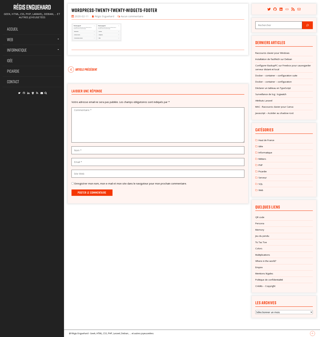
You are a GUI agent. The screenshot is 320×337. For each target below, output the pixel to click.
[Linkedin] (28, 93)
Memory (259, 229)
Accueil (12, 29)
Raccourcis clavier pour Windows (272, 52)
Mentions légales (264, 273)
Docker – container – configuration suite (276, 75)
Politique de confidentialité (269, 279)
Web (10, 39)
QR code (259, 217)
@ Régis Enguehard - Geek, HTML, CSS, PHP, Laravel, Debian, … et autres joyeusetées (111, 333)
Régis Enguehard (32, 7)
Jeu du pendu (262, 235)
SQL (260, 183)
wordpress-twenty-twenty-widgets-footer (114, 10)
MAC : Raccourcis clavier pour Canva (274, 106)
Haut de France (266, 140)
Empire (259, 267)
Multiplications (262, 254)
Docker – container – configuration (273, 81)
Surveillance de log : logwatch (270, 94)
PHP (260, 165)
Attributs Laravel (263, 100)
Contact (13, 81)
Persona (259, 223)
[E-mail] (41, 93)
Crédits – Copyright (265, 286)
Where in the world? (265, 260)
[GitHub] (24, 93)
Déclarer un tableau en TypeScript (273, 88)
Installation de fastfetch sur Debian (273, 59)
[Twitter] (19, 93)
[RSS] (37, 93)
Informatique (17, 50)
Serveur (262, 177)
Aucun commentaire (132, 16)
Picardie (13, 71)
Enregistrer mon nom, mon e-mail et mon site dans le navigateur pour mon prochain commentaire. (130, 183)
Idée (10, 60)
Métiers (262, 158)
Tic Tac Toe (261, 242)
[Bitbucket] (33, 93)
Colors (258, 248)
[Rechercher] (307, 25)
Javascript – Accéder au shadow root (274, 113)
